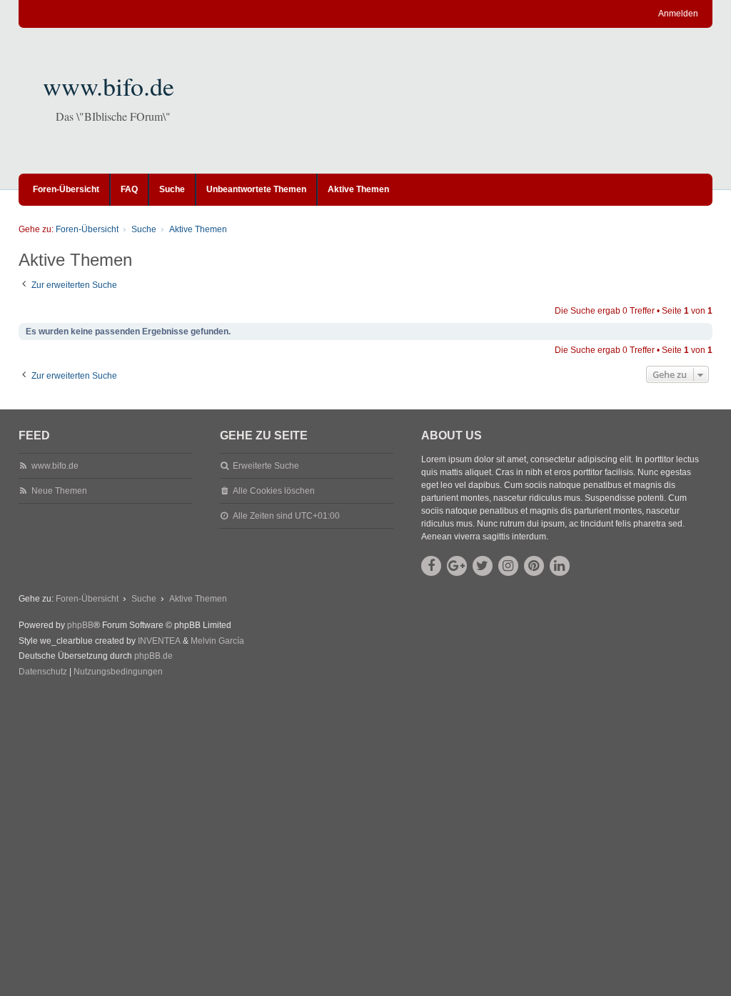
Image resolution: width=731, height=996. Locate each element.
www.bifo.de (108, 86)
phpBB (80, 625)
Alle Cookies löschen (274, 491)
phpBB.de (153, 656)
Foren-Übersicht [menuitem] (66, 189)
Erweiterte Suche (266, 466)
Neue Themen (59, 491)
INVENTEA (159, 641)
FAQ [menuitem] (129, 189)
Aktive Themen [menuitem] (358, 189)
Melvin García (217, 641)
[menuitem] (43, 672)
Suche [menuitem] (172, 189)
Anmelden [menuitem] (678, 14)
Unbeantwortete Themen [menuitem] (256, 189)
